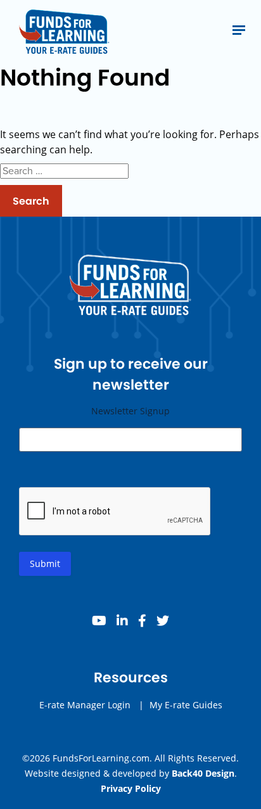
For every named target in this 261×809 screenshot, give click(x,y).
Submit (45, 563)
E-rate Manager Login (84, 705)
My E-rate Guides (186, 705)
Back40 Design (203, 773)
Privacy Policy (131, 788)
